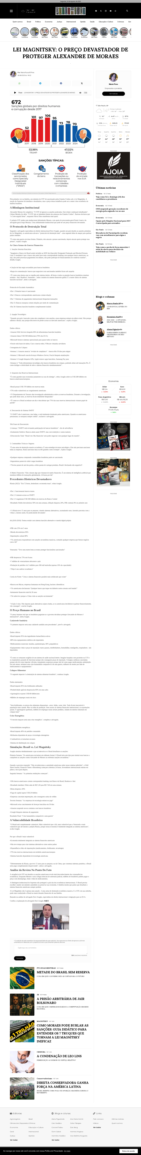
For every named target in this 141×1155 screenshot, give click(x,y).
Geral (130, 22)
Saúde (92, 22)
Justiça (59, 22)
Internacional (71, 22)
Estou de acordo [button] (128, 1151)
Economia (48, 22)
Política (38, 22)
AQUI (46, 901)
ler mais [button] (67, 1151)
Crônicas (120, 22)
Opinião (83, 22)
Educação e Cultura (106, 22)
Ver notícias (113, 94)
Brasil (29, 22)
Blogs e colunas (105, 296)
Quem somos (18, 22)
